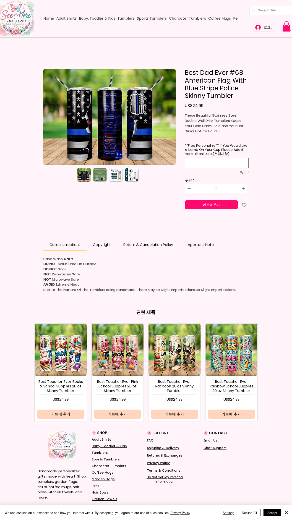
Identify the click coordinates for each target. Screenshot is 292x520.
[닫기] (286, 512)
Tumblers (100, 452)
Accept (272, 512)
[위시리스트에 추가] (244, 204)
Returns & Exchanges (164, 455)
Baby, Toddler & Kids (109, 446)
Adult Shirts (101, 439)
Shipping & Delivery (163, 448)
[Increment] (244, 188)
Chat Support (215, 448)
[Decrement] (188, 188)
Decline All (249, 512)
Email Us (210, 440)
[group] (146, 372)
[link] (286, 26)
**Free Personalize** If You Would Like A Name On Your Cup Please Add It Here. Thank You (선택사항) (216, 150)
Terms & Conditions (163, 470)
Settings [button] (228, 512)
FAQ (150, 440)
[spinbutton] (216, 188)
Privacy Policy (158, 463)
